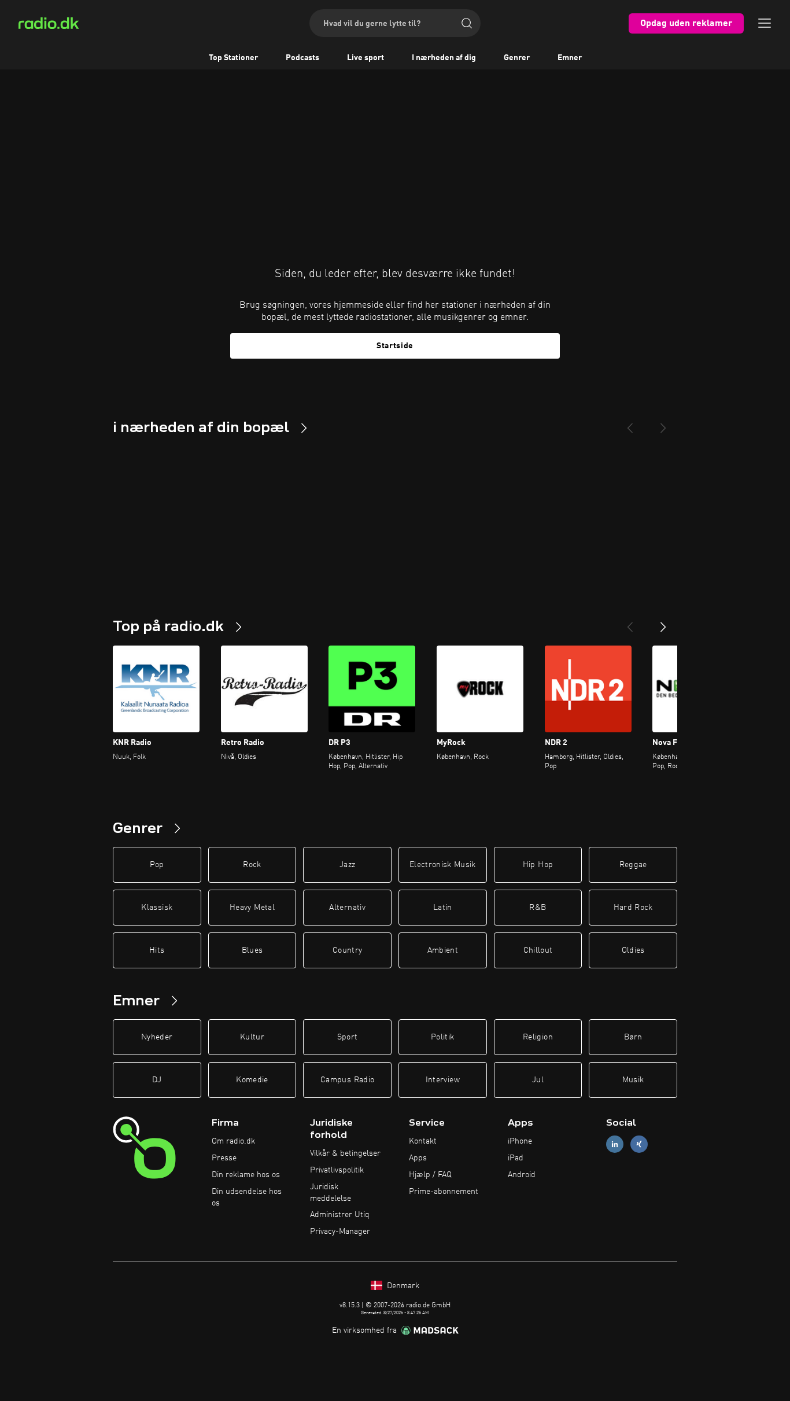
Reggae (633, 865)
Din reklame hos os (246, 1175)
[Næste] (663, 622)
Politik (442, 1037)
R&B (537, 908)
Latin (442, 908)
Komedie (252, 1080)
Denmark (402, 1286)
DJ (156, 1080)
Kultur (252, 1037)
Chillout (538, 950)
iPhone (520, 1141)
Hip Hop (538, 865)
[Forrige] (630, 622)
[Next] (663, 423)
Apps (418, 1158)
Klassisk (156, 908)
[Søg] (467, 23)
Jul (538, 1080)
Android (522, 1175)
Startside (395, 346)
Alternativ (347, 908)
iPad (515, 1158)
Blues (252, 950)
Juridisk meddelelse (330, 1193)
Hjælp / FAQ (430, 1175)
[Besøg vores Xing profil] (639, 1144)
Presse (224, 1158)
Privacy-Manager (340, 1231)
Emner (570, 58)
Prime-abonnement (443, 1192)
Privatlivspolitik (337, 1170)
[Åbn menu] (764, 23)
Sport (347, 1037)
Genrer (517, 58)
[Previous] (630, 423)
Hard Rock (633, 908)
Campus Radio (347, 1080)
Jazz (347, 865)
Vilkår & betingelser (345, 1153)
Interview (443, 1080)
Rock (252, 865)
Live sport (365, 58)
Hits (156, 950)
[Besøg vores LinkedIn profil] (614, 1144)
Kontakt (423, 1141)
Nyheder (156, 1037)
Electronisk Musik (442, 865)
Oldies (633, 950)
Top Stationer (233, 58)
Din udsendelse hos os (247, 1197)
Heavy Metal (252, 908)
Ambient (442, 950)
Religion (538, 1037)
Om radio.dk (233, 1141)
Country (347, 950)
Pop (157, 865)
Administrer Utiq (340, 1215)
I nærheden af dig (444, 58)
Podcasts (302, 58)
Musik (633, 1080)
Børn (633, 1037)
